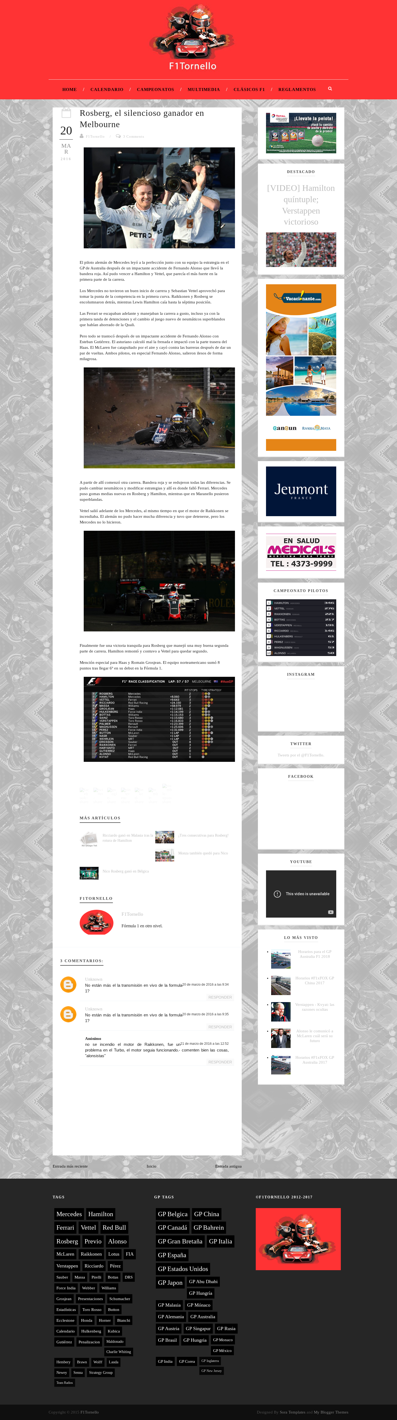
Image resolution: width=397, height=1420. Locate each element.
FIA (130, 1254)
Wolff (97, 1362)
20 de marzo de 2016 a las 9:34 (205, 984)
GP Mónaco (198, 1305)
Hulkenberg (91, 1331)
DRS (129, 1277)
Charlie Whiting (118, 1352)
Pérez (115, 1266)
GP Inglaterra (210, 1361)
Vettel (88, 1227)
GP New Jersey (211, 1371)
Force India (66, 1288)
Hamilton (100, 1214)
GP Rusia (226, 1328)
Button (113, 1309)
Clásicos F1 (249, 89)
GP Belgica (173, 1214)
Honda (86, 1320)
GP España (172, 1255)
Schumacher (119, 1299)
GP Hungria (195, 1340)
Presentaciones (90, 1299)
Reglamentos (297, 89)
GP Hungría (200, 1293)
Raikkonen (91, 1254)
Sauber (62, 1277)
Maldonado (114, 1342)
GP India (165, 1361)
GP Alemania (171, 1316)
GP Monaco (223, 1340)
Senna (78, 1373)
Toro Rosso (92, 1309)
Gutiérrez (64, 1342)
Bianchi (123, 1320)
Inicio (151, 1166)
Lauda (113, 1362)
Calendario (106, 89)
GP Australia (202, 1316)
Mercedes (69, 1214)
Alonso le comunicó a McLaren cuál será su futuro (314, 1036)
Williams (109, 1288)
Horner (105, 1320)
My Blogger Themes (331, 1412)
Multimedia (204, 89)
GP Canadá (172, 1227)
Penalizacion (89, 1342)
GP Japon (170, 1282)
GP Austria (168, 1328)
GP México (222, 1350)
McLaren (65, 1254)
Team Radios (64, 1383)
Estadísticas (66, 1309)
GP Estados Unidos (183, 1268)
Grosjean (64, 1299)
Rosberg (67, 1241)
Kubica (114, 1331)
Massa (80, 1277)
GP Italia (220, 1241)
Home (69, 89)
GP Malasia (169, 1305)
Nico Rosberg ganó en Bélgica (126, 871)
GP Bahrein (209, 1227)
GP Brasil (167, 1340)
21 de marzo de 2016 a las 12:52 (204, 1044)
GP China (206, 1214)
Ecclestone (65, 1320)
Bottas (113, 1277)
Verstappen (67, 1266)
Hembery (63, 1362)
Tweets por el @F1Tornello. (301, 755)
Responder (220, 997)
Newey (61, 1373)
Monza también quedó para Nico (203, 853)
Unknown (93, 979)
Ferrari (65, 1227)
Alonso (117, 1241)
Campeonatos (155, 89)
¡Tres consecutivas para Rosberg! (203, 835)
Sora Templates (292, 1412)
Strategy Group (101, 1373)
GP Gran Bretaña (180, 1241)
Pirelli (96, 1277)
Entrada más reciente (70, 1166)
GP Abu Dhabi (203, 1281)
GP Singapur (198, 1328)
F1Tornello (95, 136)
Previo (93, 1241)
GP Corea (187, 1361)
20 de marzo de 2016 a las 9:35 (205, 1014)
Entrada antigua (228, 1166)
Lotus (113, 1254)
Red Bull (114, 1227)
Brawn (82, 1362)
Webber (88, 1288)
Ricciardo (94, 1266)
